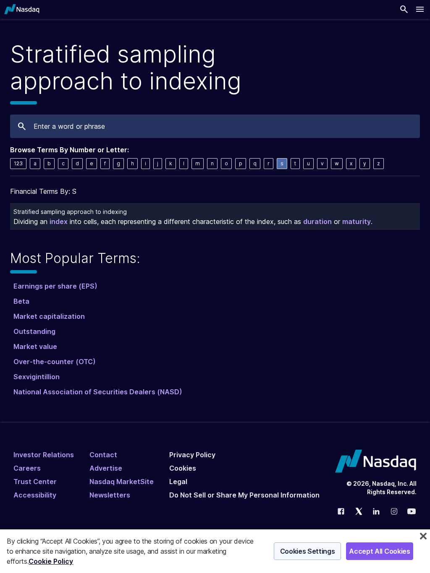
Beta (21, 301)
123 (18, 163)
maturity (356, 221)
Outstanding (34, 331)
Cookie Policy (51, 561)
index (59, 221)
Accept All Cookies (379, 551)
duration (317, 221)
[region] (215, 551)
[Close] (423, 536)
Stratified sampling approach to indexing (70, 211)
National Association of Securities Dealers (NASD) (97, 392)
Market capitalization (49, 316)
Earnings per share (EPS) (55, 286)
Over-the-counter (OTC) (54, 361)
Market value (35, 346)
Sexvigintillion (36, 376)
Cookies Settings (307, 551)
